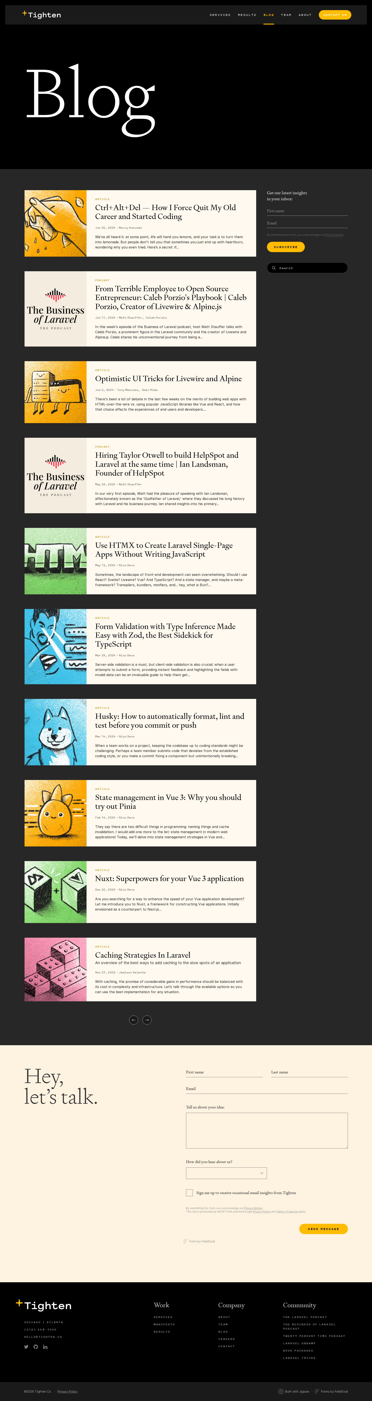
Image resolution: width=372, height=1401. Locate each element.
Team (286, 14)
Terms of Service (287, 1211)
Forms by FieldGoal (334, 1391)
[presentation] (41, 15)
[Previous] (133, 1020)
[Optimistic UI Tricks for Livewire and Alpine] (56, 392)
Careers (226, 1339)
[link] (26, 1347)
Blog (269, 14)
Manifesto (164, 1324)
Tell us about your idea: (205, 1107)
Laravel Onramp (299, 1343)
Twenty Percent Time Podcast (314, 1336)
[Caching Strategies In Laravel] (56, 969)
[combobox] (307, 268)
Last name (279, 1072)
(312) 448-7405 (40, 1329)
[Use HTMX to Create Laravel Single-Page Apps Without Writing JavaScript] (56, 561)
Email (191, 1088)
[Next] (147, 1020)
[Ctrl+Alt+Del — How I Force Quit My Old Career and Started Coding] (56, 223)
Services (220, 14)
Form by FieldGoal (202, 1241)
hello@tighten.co (43, 1337)
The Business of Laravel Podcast (309, 1326)
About (305, 14)
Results (247, 14)
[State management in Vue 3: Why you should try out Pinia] (56, 813)
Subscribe (286, 247)
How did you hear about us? (209, 1161)
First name (195, 1072)
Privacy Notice (334, 234)
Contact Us (335, 14)
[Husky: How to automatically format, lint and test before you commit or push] (56, 732)
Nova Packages (298, 1351)
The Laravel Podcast (305, 1317)
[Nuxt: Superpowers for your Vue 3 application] (56, 892)
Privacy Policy (261, 1211)
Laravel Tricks (299, 1358)
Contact (226, 1346)
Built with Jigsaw (297, 1391)
